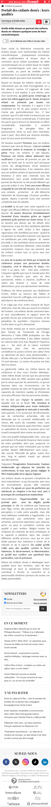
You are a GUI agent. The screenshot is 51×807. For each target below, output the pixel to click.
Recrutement (41, 771)
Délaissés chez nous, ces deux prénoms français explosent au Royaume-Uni (22, 724)
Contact (24, 771)
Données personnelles (11, 773)
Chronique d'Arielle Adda (13, 21)
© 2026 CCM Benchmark (39, 776)
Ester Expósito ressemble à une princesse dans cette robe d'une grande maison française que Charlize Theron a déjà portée (25, 714)
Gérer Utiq (45, 773)
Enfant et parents (14, 6)
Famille (9, 599)
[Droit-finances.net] (38, 793)
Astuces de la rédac (14, 603)
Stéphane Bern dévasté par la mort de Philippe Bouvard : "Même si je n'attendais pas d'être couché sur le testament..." (24, 632)
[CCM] (13, 787)
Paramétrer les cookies (30, 773)
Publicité (32, 771)
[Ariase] (13, 803)
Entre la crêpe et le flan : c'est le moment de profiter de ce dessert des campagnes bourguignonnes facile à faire (25, 701)
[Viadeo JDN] (38, 798)
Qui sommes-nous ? (12, 771)
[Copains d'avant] (13, 798)
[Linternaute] (13, 793)
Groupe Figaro (22, 776)
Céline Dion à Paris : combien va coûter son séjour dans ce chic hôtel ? (25, 667)
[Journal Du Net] (38, 787)
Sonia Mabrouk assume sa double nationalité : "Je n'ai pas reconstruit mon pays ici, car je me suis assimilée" (23, 677)
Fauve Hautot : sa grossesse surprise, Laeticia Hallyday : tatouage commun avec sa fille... (25, 656)
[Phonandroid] (38, 803)
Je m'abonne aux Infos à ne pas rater (28, 41)
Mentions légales (9, 776)
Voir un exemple (40, 599)
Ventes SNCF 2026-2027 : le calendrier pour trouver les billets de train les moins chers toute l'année (25, 644)
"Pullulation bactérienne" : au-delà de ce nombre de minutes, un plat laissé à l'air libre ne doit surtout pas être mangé (25, 735)
